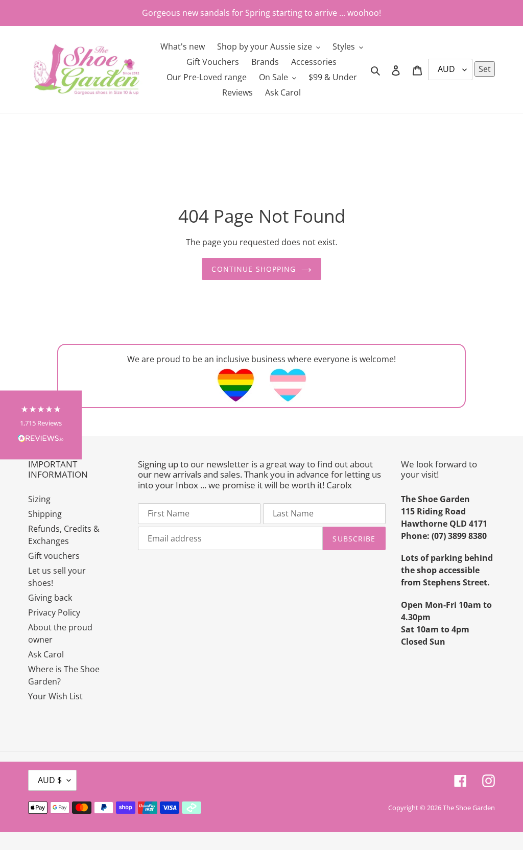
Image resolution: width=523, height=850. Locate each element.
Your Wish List (55, 696)
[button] (41, 425)
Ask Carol (46, 654)
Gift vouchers (54, 555)
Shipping (45, 514)
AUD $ (50, 780)
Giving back (50, 597)
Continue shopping (253, 269)
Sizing (39, 499)
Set (485, 69)
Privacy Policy (54, 612)
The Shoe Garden (469, 807)
